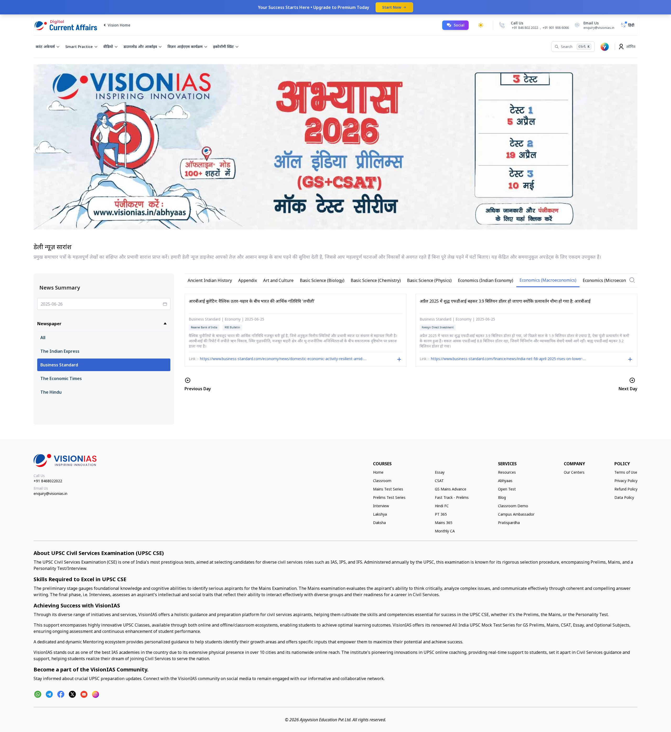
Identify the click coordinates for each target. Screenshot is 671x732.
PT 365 (441, 514)
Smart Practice (79, 46)
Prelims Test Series (389, 497)
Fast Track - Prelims (452, 497)
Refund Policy (625, 489)
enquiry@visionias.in (50, 493)
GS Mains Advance (450, 489)
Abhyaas (505, 480)
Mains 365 (443, 522)
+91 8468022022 (48, 480)
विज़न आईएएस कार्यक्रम (185, 46)
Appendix (247, 280)
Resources (507, 472)
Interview (381, 505)
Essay (440, 472)
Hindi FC (442, 505)
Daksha (379, 522)
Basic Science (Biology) (322, 280)
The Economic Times (61, 378)
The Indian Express (59, 351)
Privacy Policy (625, 480)
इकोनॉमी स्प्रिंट (223, 46)
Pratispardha (509, 522)
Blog (502, 497)
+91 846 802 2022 (525, 28)
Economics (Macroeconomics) (548, 280)
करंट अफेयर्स (45, 46)
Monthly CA (445, 530)
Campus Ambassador (516, 514)
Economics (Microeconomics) (610, 280)
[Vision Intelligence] (605, 47)
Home (378, 472)
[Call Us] (502, 25)
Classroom (382, 480)
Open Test (507, 489)
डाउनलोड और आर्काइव (140, 46)
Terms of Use (625, 472)
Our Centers (574, 472)
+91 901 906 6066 (556, 27)
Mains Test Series (388, 489)
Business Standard (59, 365)
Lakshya (380, 514)
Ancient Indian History (210, 280)
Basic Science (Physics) (429, 280)
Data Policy (624, 497)
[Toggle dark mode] (480, 25)
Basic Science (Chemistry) (376, 280)
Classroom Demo (513, 505)
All (42, 337)
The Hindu (51, 392)
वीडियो (108, 46)
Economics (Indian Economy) (485, 280)
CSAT (439, 480)
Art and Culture (278, 280)
